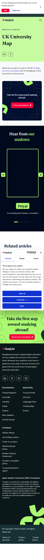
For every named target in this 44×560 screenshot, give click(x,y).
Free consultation (21, 105)
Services (26, 397)
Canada (5, 401)
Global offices (8, 432)
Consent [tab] (8, 258)
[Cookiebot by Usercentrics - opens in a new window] (27, 252)
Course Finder (29, 392)
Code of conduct (9, 441)
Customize (21, 300)
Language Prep (29, 401)
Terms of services (6, 538)
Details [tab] (22, 258)
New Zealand (8, 415)
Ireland (5, 410)
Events (26, 410)
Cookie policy (35, 538)
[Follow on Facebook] (12, 378)
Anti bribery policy (10, 437)
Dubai (4, 406)
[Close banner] (41, 252)
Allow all (22, 293)
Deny (22, 306)
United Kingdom (9, 392)
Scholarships (28, 406)
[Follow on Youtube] (19, 378)
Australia (6, 397)
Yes (5, 10)
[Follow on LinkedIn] (5, 378)
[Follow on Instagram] (26, 378)
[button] (41, 175)
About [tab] (36, 258)
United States (8, 419)
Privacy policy (22, 538)
